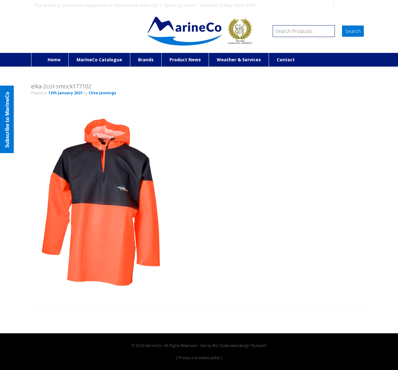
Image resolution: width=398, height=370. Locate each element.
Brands (146, 60)
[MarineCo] (199, 31)
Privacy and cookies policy (199, 357)
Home (54, 60)
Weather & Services (239, 60)
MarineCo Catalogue (99, 60)
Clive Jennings (102, 93)
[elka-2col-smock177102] (101, 293)
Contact (286, 60)
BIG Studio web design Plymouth (239, 345)
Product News (185, 60)
